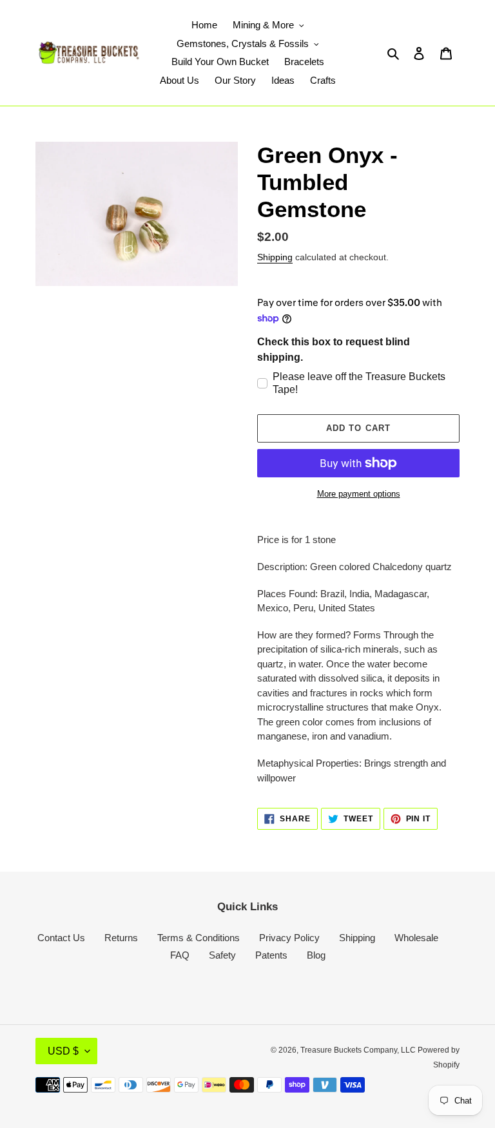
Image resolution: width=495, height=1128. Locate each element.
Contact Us (61, 937)
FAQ (179, 955)
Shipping (275, 257)
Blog (316, 955)
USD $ (63, 1051)
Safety (222, 955)
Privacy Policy (289, 937)
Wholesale (416, 937)
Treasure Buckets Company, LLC (359, 1050)
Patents (271, 955)
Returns (121, 937)
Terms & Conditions (198, 937)
